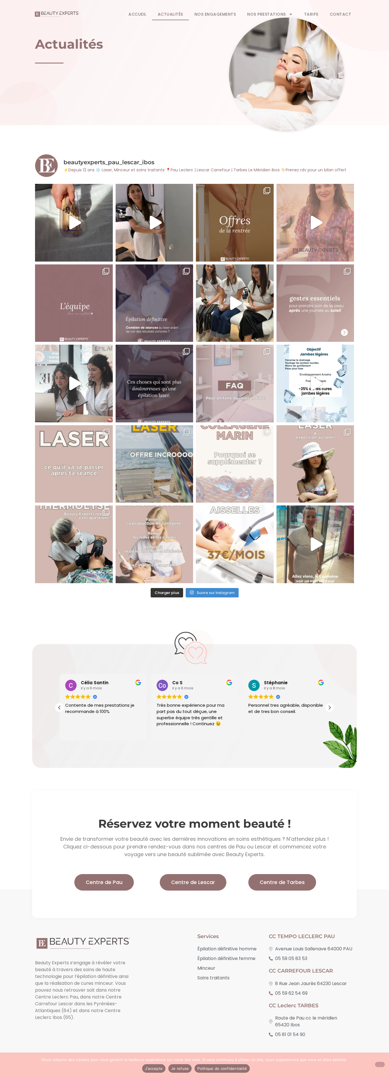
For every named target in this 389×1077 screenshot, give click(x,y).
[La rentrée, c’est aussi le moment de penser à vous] (235, 223)
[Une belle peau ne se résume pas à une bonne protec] (315, 303)
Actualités (170, 14)
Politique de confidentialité (222, 1068)
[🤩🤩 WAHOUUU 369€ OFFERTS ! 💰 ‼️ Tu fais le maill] (154, 464)
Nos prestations (266, 14)
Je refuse (180, 1068)
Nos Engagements (215, 14)
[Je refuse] (380, 1064)
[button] (329, 707)
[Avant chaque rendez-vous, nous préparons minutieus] (74, 383)
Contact (340, 14)
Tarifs (311, 14)
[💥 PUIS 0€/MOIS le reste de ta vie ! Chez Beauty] (235, 544)
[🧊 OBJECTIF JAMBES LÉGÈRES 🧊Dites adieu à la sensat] (315, 383)
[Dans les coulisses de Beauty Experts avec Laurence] (315, 223)
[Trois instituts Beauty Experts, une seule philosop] (74, 303)
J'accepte (154, 1068)
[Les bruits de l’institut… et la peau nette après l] (74, 223)
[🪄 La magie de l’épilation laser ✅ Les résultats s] (74, 464)
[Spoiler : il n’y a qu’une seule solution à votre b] (154, 223)
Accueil (137, 14)
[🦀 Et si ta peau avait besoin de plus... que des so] (235, 464)
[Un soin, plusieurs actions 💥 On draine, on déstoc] (315, 544)
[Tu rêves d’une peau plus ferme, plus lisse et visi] (154, 544)
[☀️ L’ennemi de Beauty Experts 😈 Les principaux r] (315, 464)
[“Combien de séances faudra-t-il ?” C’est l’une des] (154, 303)
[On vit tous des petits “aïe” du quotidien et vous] (154, 383)
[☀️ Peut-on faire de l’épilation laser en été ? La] (235, 383)
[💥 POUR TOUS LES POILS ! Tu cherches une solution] (74, 544)
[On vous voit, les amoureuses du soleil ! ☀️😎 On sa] (235, 303)
